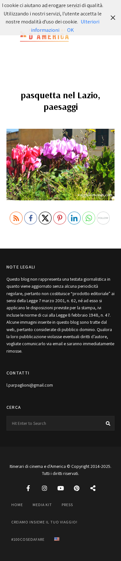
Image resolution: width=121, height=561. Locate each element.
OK (70, 30)
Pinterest (77, 488)
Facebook (28, 488)
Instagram (44, 488)
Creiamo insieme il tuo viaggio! (44, 522)
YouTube (61, 488)
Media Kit (42, 504)
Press (67, 504)
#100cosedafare (28, 539)
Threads (93, 488)
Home (17, 504)
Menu (108, 35)
